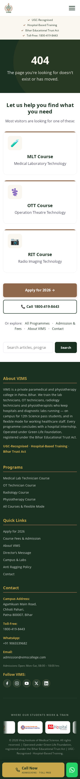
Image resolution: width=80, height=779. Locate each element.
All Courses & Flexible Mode (23, 506)
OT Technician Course (19, 485)
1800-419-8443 (14, 629)
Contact (58, 328)
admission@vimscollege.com (24, 657)
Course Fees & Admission (22, 538)
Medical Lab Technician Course (26, 478)
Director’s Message (17, 553)
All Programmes (37, 323)
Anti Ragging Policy (17, 567)
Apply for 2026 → (40, 290)
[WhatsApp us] (72, 770)
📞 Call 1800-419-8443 (40, 306)
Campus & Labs (14, 560)
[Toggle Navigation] (72, 8)
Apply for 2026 (14, 531)
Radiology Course (16, 492)
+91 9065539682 (15, 643)
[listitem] (7, 683)
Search (66, 347)
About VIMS (37, 328)
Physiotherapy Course (19, 499)
